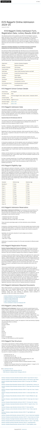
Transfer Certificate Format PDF (11, 299)
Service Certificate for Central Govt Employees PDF (15, 295)
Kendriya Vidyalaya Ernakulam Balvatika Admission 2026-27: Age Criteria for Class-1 (20, 377)
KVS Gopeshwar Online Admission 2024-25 (12, 370)
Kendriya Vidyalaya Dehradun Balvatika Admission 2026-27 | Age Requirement (18, 422)
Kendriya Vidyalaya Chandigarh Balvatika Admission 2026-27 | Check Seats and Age (20, 418)
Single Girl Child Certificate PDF (11, 298)
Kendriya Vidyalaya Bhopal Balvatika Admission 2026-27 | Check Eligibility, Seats (19, 424)
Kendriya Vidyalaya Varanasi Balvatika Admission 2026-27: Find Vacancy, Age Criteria (20, 379)
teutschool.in (24, 429)
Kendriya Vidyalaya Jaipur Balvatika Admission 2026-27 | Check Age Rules (18, 407)
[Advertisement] (20, 13)
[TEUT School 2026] (6, 1)
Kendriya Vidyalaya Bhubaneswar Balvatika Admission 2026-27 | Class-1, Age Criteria (20, 420)
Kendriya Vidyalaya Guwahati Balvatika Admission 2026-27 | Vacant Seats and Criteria (20, 417)
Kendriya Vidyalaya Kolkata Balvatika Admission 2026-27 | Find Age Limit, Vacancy (19, 402)
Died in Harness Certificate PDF (11, 301)
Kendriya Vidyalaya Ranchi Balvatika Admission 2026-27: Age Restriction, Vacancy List (20, 384)
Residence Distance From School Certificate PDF (14, 297)
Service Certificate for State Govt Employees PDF (14, 302)
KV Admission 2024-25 (8, 368)
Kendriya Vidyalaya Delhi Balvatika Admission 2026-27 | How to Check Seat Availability (20, 415)
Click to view (14, 101)
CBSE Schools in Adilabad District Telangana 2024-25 (14, 372)
